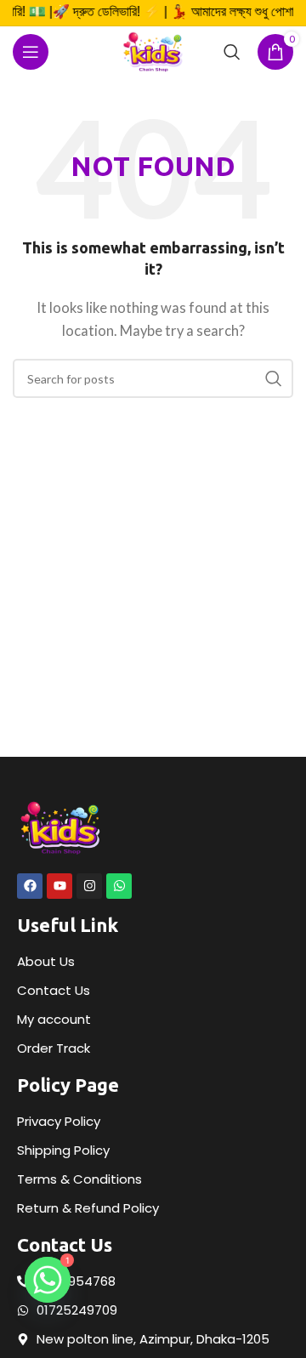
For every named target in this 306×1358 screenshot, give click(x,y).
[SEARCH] (273, 378)
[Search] (232, 52)
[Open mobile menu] (30, 52)
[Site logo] (153, 50)
